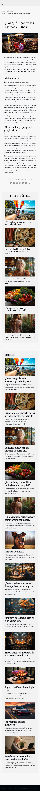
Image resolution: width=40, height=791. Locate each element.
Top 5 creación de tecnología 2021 (19, 689)
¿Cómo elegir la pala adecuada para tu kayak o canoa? (18, 223)
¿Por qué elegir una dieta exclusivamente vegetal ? (16, 309)
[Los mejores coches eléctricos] (20, 710)
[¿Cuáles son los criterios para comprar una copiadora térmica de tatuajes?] (20, 323)
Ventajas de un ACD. (15, 551)
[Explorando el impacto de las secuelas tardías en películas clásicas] (20, 237)
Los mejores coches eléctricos (15, 723)
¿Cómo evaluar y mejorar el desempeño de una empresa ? (19, 586)
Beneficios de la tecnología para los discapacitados (18, 758)
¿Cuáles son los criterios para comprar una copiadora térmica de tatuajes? (20, 337)
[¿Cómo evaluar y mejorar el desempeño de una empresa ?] (20, 571)
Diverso (10, 11)
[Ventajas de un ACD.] (20, 540)
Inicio (3, 11)
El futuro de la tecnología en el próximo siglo (19, 619)
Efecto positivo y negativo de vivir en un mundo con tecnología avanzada (19, 655)
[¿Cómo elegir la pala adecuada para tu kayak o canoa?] (20, 210)
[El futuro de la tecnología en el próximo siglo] (20, 606)
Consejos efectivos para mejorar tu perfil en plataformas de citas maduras (20, 280)
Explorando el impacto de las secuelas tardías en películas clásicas (17, 251)
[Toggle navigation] (4, 3)
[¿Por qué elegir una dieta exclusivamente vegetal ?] (20, 296)
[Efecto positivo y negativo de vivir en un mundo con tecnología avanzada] (20, 641)
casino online (13, 102)
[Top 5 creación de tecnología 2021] (20, 675)
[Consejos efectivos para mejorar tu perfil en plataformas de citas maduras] (20, 266)
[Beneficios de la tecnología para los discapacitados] (20, 745)
